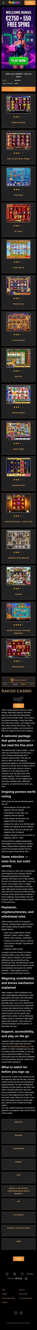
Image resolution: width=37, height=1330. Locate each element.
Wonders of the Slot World (18, 1228)
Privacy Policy (23, 1294)
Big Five (18, 376)
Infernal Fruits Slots (25, 684)
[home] (15, 4)
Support (18, 1162)
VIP (18, 1201)
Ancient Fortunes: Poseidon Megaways (18, 631)
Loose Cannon (18, 340)
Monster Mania (18, 413)
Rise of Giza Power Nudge (18, 159)
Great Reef (18, 195)
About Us (18, 1122)
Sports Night (18, 449)
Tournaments (18, 1148)
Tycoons (18, 594)
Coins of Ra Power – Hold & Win (18, 522)
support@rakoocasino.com (20, 1046)
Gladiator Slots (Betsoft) (18, 558)
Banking (18, 1135)
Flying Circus (18, 304)
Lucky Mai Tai (18, 268)
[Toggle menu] (3, 3)
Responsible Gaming (8, 1298)
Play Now (30, 3)
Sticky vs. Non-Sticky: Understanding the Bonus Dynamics (18, 1191)
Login (18, 1241)
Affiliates (4, 1302)
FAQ (18, 1175)
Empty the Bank (18, 122)
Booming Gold (18, 485)
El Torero (18, 231)
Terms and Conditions (25, 1298)
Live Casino (18, 1215)
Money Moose (18, 667)
